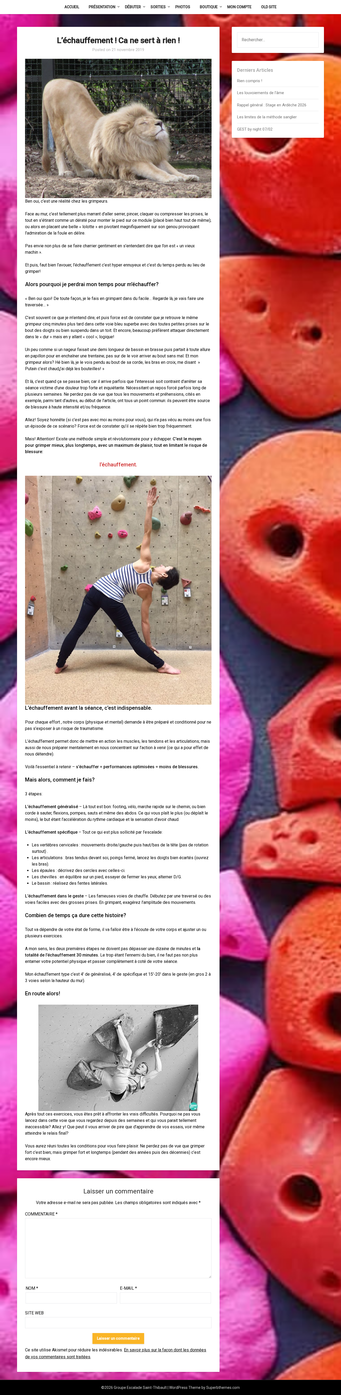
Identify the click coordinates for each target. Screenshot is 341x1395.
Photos (182, 7)
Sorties (158, 7)
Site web (34, 1312)
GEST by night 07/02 (255, 129)
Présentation (102, 7)
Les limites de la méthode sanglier (267, 117)
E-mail (128, 1288)
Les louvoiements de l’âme (260, 92)
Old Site (269, 7)
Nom (32, 1288)
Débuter (133, 7)
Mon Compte (239, 7)
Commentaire (41, 1214)
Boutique (209, 7)
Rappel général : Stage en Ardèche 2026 (271, 105)
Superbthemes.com (223, 1387)
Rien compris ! (249, 80)
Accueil (71, 7)
